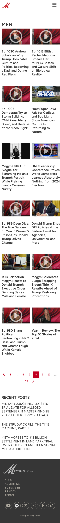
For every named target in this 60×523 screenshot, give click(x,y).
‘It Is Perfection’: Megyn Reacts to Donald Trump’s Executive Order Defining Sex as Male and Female (14, 286)
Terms (9, 495)
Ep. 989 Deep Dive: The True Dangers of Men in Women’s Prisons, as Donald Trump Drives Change (15, 233)
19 (26, 381)
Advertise (12, 483)
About (9, 480)
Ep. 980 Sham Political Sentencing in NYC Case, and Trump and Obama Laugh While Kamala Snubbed (15, 342)
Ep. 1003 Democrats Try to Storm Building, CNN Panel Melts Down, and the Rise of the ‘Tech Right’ (15, 118)
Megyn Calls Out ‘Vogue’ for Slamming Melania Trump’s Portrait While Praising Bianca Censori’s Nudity (15, 177)
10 (49, 374)
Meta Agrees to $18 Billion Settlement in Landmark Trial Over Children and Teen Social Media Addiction (29, 443)
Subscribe (12, 487)
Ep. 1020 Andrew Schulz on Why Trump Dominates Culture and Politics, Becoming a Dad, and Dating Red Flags (15, 62)
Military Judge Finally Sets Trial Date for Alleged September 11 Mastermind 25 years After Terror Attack (25, 409)
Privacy (10, 491)
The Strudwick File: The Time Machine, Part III (25, 426)
